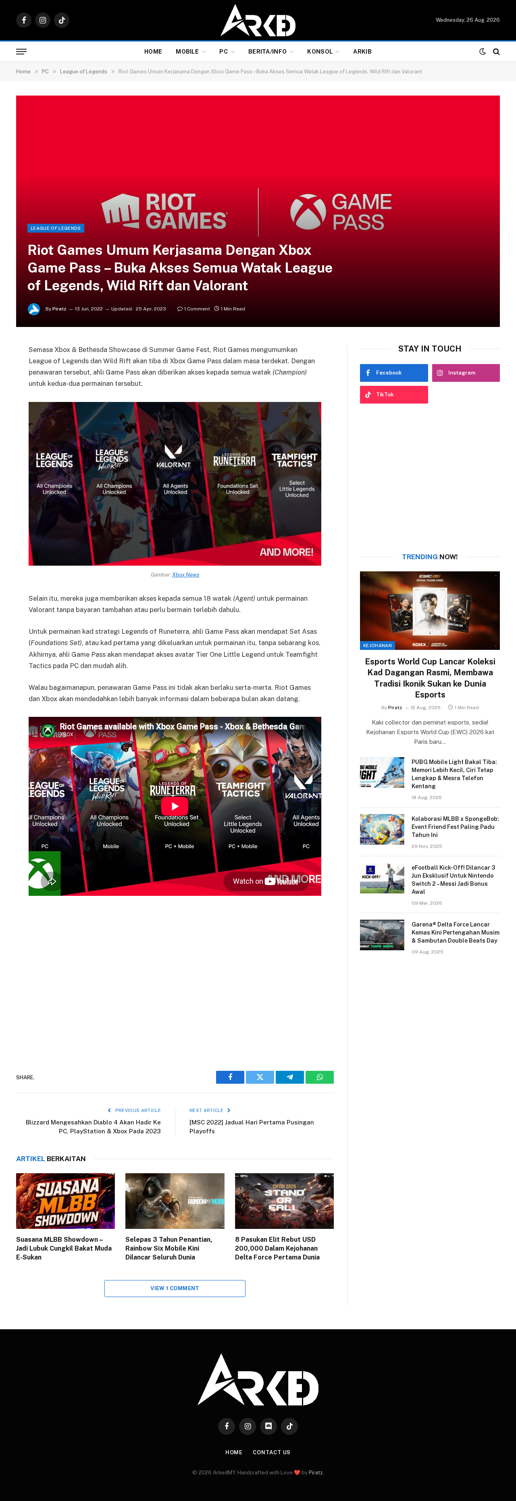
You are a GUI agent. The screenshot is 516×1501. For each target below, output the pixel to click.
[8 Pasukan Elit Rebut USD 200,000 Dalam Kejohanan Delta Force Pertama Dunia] (284, 1201)
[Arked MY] (258, 20)
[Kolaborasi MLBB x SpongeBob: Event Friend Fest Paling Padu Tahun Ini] (382, 829)
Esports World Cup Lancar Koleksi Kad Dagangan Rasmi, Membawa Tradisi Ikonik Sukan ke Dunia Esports (430, 678)
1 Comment (197, 309)
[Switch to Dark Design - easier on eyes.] (482, 51)
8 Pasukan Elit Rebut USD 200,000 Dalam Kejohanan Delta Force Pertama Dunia (277, 1248)
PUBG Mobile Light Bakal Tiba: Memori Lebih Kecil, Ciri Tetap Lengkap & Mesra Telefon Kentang (454, 774)
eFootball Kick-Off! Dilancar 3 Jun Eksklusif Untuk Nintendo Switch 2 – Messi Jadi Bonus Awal (453, 879)
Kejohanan (377, 645)
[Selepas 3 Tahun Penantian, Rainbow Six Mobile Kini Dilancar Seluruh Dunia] (174, 1201)
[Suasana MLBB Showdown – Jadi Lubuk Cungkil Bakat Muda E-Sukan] (65, 1201)
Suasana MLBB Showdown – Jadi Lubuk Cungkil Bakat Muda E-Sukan (64, 1248)
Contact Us (272, 1452)
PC (223, 51)
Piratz (59, 309)
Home (153, 51)
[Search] (495, 52)
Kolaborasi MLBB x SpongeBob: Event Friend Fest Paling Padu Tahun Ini (455, 827)
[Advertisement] (175, 980)
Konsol (320, 51)
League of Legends (56, 228)
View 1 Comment (174, 1288)
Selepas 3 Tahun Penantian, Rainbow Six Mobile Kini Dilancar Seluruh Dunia (168, 1248)
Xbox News (186, 574)
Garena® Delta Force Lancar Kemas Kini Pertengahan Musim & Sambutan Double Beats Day (455, 932)
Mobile (187, 51)
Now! (430, 557)
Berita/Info (267, 51)
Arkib (362, 51)
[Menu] (21, 52)
